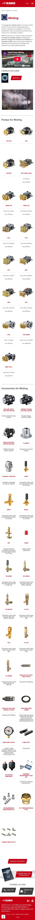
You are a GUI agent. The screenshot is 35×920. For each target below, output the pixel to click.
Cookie (12, 914)
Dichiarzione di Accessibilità (21, 914)
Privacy (8, 914)
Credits (17, 917)
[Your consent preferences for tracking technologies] (3, 916)
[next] (32, 100)
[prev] (3, 100)
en (27, 3)
